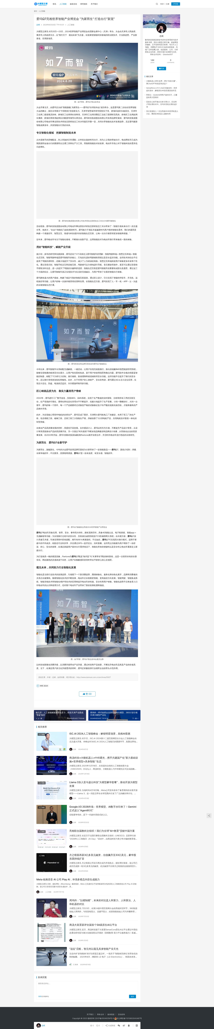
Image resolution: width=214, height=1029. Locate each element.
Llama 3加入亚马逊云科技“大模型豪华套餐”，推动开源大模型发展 (103, 784)
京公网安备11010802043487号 (129, 1018)
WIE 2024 (44, 686)
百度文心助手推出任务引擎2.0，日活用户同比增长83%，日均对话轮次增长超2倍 (161, 104)
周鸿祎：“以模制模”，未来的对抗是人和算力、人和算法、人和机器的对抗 (102, 902)
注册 (167, 4)
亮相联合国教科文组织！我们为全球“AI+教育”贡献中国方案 (102, 830)
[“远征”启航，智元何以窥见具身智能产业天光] (51, 956)
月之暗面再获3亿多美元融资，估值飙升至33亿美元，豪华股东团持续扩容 (102, 857)
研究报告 (83, 4)
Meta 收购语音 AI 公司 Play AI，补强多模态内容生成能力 (68, 879)
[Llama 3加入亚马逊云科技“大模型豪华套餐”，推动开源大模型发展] (51, 789)
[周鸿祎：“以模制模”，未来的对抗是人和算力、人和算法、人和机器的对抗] (51, 908)
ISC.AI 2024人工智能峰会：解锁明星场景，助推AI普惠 (99, 733)
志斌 (38, 25)
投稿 (176, 4)
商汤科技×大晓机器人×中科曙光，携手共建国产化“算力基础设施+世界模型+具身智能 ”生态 (103, 759)
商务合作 (100, 1014)
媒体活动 (73, 4)
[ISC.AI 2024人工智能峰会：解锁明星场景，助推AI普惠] (51, 741)
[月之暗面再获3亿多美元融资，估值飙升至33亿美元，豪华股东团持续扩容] (51, 862)
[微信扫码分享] (119, 1025)
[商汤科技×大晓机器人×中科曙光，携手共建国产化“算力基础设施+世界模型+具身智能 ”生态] (51, 765)
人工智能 (63, 4)
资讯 (54, 4)
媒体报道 (110, 1014)
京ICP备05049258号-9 (104, 1018)
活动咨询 (121, 1014)
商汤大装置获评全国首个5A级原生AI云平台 (93, 924)
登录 (162, 4)
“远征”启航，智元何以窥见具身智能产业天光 (93, 948)
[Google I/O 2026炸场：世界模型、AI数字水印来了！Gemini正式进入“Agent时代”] (51, 814)
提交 (132, 996)
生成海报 (111, 1025)
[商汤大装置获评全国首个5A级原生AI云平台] (51, 932)
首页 (35, 11)
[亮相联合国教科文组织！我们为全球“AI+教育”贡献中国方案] (51, 838)
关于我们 (94, 4)
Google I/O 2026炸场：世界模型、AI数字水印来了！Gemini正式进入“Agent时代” (102, 808)
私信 (162, 68)
